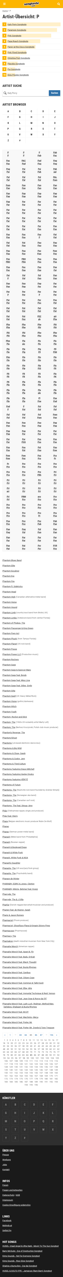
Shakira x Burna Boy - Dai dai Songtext (19, 1266)
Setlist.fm (6, 1230)
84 (26, 1035)
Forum (5, 1185)
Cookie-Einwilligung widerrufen (16, 1205)
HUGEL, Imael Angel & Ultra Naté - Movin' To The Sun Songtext (30, 1246)
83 (20, 1035)
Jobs (4, 1164)
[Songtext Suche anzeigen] (59, 4)
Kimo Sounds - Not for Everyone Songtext (21, 1256)
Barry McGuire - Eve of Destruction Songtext (22, 1251)
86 (36, 1035)
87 (41, 1035)
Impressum (7, 1200)
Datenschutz (8, 1195)
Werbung (6, 1159)
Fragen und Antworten (12, 1190)
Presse (5, 1154)
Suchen (54, 92)
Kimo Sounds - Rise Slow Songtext (18, 1261)
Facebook (6, 1220)
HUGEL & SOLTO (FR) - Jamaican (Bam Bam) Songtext (27, 1271)
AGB (18, 1195)
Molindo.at (7, 1225)
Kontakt (6, 1169)
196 (51, 1035)
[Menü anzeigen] (4, 4)
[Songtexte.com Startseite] (31, 4)
